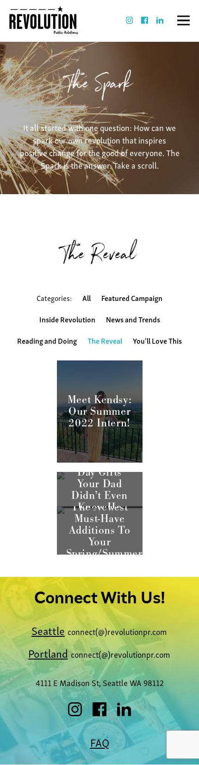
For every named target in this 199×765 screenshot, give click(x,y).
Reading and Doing (47, 340)
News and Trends (133, 319)
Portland (48, 653)
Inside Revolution (67, 319)
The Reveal (104, 340)
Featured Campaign (131, 298)
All (86, 298)
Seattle (48, 630)
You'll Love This (157, 340)
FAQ (99, 742)
